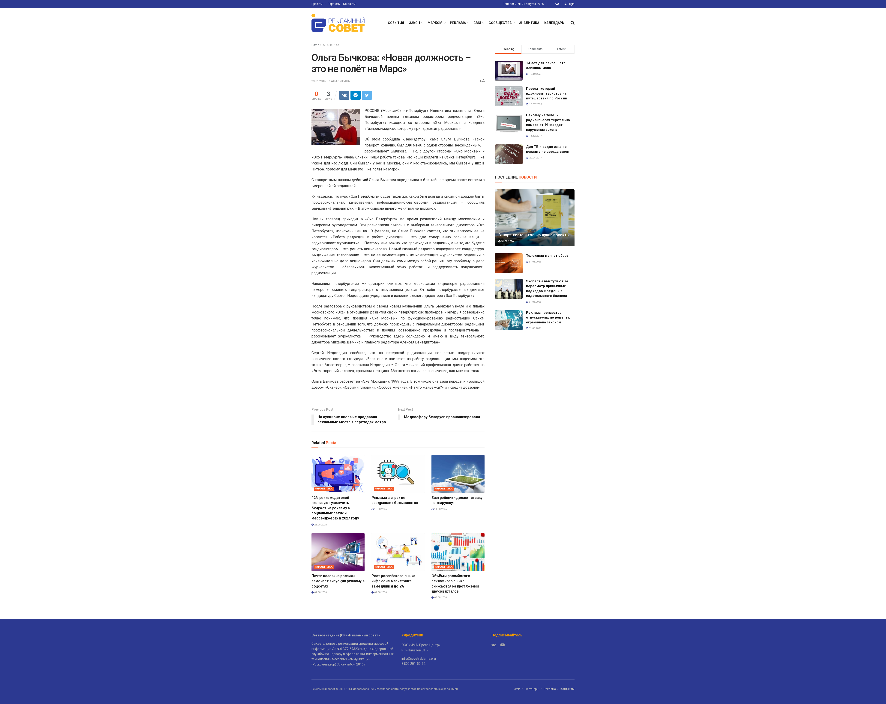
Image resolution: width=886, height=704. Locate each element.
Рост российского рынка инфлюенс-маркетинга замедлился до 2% (393, 581)
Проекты (317, 4)
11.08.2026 (440, 509)
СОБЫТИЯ (396, 23)
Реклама (550, 689)
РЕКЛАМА (458, 23)
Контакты (349, 4)
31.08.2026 (507, 241)
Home (315, 45)
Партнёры (334, 4)
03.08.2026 (440, 597)
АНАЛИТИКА (529, 23)
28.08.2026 (320, 524)
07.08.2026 (380, 592)
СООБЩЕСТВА (500, 23)
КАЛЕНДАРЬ (554, 23)
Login (571, 4)
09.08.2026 (320, 592)
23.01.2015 (318, 81)
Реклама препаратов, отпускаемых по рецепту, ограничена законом (548, 317)
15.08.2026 (380, 509)
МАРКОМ (435, 23)
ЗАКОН (414, 23)
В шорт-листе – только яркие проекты (533, 235)
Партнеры (532, 689)
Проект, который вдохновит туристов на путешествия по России (546, 93)
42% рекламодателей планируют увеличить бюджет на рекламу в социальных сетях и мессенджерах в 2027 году (335, 508)
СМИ (477, 23)
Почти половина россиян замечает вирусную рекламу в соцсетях (337, 581)
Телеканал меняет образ (547, 256)
